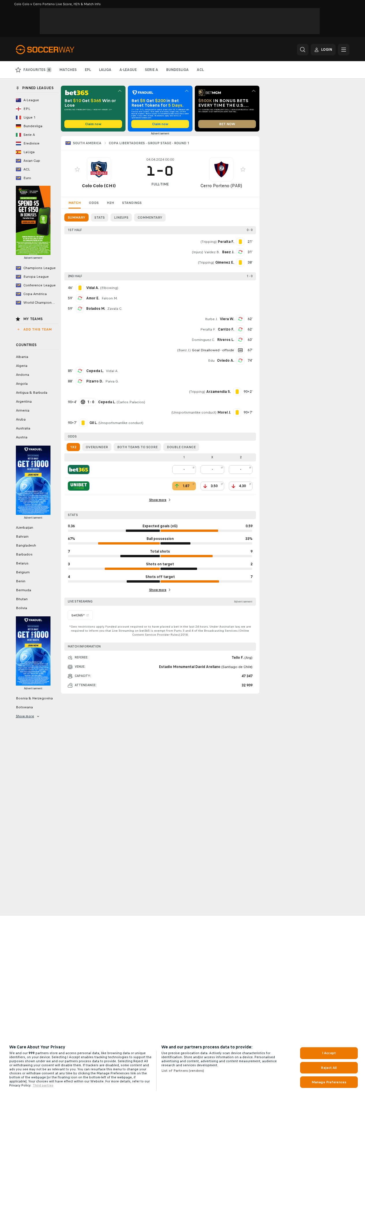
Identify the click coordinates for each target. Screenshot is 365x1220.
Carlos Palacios (131, 402)
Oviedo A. (225, 360)
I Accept (329, 1053)
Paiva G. (112, 381)
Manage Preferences (329, 1082)
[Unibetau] (78, 486)
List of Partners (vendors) (182, 1071)
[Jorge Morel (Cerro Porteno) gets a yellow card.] (237, 412)
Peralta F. (208, 329)
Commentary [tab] (150, 217)
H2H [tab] (110, 203)
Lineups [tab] (121, 217)
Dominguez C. (203, 339)
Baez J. (228, 252)
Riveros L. (225, 339)
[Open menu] (343, 49)
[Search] (302, 49)
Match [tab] (74, 203)
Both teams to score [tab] (137, 447)
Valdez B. (212, 252)
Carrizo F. (226, 329)
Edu (211, 360)
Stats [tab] (99, 217)
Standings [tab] (132, 203)
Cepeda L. (95, 371)
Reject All (329, 1068)
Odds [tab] (94, 203)
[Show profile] (99, 169)
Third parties (43, 1085)
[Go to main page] (55, 49)
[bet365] (78, 469)
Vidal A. (112, 371)
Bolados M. (95, 308)
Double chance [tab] (181, 447)
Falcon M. (109, 298)
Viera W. (227, 319)
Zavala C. (114, 308)
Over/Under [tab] (97, 447)
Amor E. (92, 298)
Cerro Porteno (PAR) (221, 185)
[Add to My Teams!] (77, 169)
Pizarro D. (94, 381)
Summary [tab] (76, 217)
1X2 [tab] (73, 447)
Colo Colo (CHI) (99, 185)
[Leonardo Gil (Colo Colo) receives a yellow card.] (83, 423)
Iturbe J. (211, 319)
